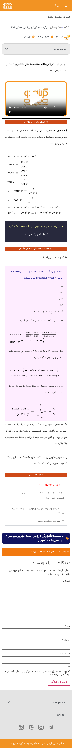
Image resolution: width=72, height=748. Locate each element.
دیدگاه (65, 581)
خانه (66, 27)
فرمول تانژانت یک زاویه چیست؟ (50, 484)
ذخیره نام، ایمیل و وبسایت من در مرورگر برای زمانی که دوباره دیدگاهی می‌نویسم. (37, 673)
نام (67, 626)
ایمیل (66, 640)
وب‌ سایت (64, 654)
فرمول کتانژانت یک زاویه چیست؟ (49, 521)
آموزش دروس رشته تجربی (34, 536)
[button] (66, 6)
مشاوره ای (56, 27)
